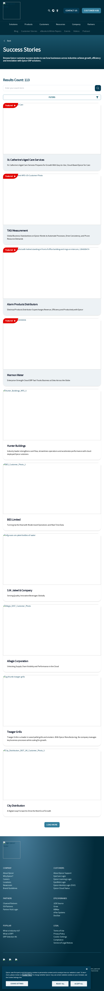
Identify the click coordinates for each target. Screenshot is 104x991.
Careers (6, 879)
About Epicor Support (62, 873)
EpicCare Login (60, 876)
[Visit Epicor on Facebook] (10, 960)
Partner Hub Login (10, 909)
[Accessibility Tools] (57, 10)
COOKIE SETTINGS (17, 984)
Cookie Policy (27, 975)
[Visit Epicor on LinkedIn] (4, 960)
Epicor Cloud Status (62, 888)
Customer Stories (29, 31)
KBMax (56, 909)
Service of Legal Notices (63, 943)
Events (67, 31)
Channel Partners (10, 903)
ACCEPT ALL (79, 984)
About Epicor (8, 873)
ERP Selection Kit (10, 937)
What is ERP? (8, 934)
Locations (7, 882)
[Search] (98, 88)
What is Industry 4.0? (11, 930)
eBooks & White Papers (50, 31)
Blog (16, 31)
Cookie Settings (60, 937)
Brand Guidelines (10, 888)
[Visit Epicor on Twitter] (16, 960)
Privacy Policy (59, 934)
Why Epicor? (8, 876)
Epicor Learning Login (63, 879)
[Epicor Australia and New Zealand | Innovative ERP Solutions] (11, 10)
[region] (46, 977)
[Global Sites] (53, 10)
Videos (76, 31)
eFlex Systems (59, 912)
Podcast (86, 31)
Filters (52, 97)
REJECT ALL (60, 984)
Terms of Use (59, 930)
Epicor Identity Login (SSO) (65, 885)
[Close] (87, 969)
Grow (56, 906)
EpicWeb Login (60, 882)
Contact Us (71, 10)
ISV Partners (8, 906)
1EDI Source (58, 903)
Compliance (58, 940)
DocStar (57, 915)
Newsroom (7, 885)
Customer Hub (91, 10)
